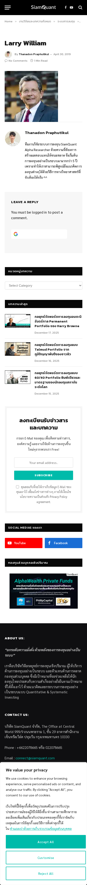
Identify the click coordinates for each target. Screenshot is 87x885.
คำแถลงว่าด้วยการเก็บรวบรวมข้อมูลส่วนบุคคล (41, 828)
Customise (46, 857)
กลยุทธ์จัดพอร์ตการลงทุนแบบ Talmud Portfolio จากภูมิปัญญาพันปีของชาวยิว (56, 349)
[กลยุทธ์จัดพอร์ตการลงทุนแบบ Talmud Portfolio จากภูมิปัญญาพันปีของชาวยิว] (17, 349)
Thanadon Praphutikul (34, 54)
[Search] (79, 7)
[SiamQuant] (43, 7)
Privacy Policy (58, 497)
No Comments (18, 61)
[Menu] (8, 7)
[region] (43, 823)
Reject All (45, 873)
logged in (39, 212)
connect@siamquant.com (35, 758)
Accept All (46, 842)
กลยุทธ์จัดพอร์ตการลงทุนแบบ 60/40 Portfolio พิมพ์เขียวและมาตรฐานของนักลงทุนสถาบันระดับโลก (57, 380)
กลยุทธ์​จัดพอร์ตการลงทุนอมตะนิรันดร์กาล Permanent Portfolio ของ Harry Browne (58, 321)
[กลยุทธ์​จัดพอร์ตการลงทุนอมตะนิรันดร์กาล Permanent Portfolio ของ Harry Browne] (17, 321)
